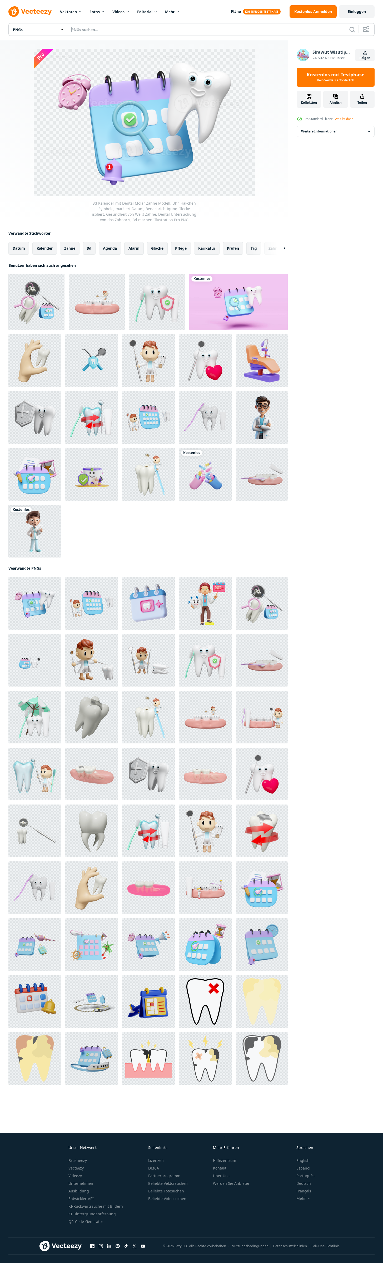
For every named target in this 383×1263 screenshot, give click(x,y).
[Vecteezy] (30, 11)
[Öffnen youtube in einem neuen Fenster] (143, 1246)
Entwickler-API (81, 1198)
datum (19, 248)
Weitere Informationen (319, 131)
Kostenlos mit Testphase (336, 77)
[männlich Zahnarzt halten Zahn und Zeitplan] (205, 603)
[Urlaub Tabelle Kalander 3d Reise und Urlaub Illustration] (148, 1001)
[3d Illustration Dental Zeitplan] (148, 603)
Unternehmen (80, 1183)
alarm (134, 248)
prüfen (233, 248)
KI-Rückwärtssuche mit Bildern (95, 1206)
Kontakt (219, 1168)
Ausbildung (78, 1190)
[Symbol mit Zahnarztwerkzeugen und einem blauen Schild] (91, 360)
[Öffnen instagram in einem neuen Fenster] (101, 1246)
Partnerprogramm (164, 1175)
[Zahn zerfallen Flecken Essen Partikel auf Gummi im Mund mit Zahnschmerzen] (148, 1058)
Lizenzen (156, 1160)
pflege (181, 248)
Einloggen (357, 11)
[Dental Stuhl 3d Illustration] (262, 360)
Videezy (75, 1175)
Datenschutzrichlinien (290, 1246)
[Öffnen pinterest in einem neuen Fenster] (118, 1246)
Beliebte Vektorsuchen (168, 1183)
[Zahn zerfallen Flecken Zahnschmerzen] (262, 1001)
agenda (110, 248)
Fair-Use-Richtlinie (325, 1246)
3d (89, 248)
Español (303, 1168)
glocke (157, 248)
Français (303, 1190)
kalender (45, 248)
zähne (69, 248)
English (303, 1160)
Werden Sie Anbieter (231, 1183)
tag (254, 248)
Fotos (94, 11)
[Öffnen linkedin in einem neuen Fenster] (109, 1246)
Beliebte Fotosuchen (166, 1190)
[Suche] (352, 29)
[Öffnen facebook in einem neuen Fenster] (92, 1246)
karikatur (206, 248)
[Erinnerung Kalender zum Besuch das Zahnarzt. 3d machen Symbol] (34, 1001)
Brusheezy (77, 1160)
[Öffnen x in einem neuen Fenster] (134, 1246)
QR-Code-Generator (85, 1221)
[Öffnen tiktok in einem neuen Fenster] (126, 1246)
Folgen (365, 58)
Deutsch (303, 1183)
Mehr (170, 11)
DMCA (153, 1168)
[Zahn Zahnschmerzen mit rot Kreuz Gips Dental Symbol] (205, 1001)
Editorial (144, 11)
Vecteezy (76, 1168)
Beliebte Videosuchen (167, 1198)
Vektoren (68, 11)
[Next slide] (279, 248)
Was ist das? (344, 119)
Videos (118, 11)
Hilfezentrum (224, 1160)
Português (305, 1175)
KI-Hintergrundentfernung (92, 1213)
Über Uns (221, 1175)
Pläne (236, 11)
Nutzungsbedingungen (250, 1246)
